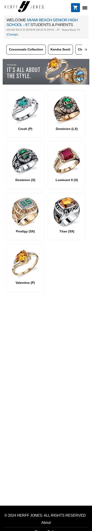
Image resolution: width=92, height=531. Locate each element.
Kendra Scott (60, 49)
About (46, 522)
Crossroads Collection (26, 49)
